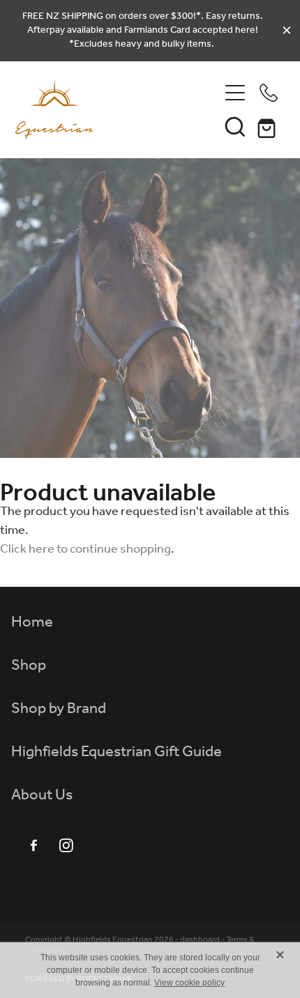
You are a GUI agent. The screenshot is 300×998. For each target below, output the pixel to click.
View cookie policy (189, 983)
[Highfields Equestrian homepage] (116, 109)
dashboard (200, 940)
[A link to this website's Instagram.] (66, 845)
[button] (235, 126)
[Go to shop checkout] (268, 126)
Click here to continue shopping (85, 549)
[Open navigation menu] (235, 92)
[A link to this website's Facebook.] (33, 845)
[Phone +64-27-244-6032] (268, 92)
